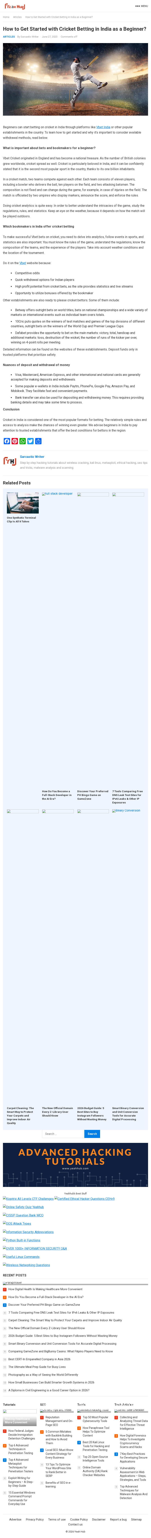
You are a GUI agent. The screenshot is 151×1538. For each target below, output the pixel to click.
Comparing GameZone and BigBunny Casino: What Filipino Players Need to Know (60, 1351)
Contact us (75, 1524)
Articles (17, 17)
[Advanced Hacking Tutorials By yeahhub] (75, 1186)
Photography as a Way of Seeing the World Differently (43, 1375)
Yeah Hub (80, 1531)
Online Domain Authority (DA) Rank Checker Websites (95, 1471)
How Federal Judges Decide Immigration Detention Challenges (21, 1434)
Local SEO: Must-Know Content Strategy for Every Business (59, 1453)
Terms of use (57, 1519)
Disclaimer (99, 1519)
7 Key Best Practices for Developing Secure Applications (133, 1457)
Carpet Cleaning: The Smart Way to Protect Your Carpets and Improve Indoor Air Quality (20, 1115)
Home (6, 17)
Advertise (15, 1519)
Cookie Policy (79, 1519)
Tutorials (9, 1404)
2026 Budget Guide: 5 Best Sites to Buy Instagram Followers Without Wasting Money (62, 1336)
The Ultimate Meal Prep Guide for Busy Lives (37, 1367)
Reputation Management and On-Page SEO (59, 1421)
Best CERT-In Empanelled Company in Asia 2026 (39, 1359)
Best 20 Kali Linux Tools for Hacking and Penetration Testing (96, 1446)
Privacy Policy (35, 1519)
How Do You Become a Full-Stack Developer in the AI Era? (57, 795)
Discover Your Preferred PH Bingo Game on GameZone (92, 795)
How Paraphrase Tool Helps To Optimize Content (96, 1431)
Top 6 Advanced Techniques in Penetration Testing (20, 1449)
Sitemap (136, 1519)
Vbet (22, 263)
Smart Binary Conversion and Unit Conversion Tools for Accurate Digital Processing (62, 1343)
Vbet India (103, 127)
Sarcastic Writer (30, 36)
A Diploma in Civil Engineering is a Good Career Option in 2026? (48, 1390)
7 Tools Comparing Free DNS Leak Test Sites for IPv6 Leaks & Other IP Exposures (61, 1312)
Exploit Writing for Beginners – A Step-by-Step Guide (20, 1481)
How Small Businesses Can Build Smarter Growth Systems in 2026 (51, 1382)
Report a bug (118, 1519)
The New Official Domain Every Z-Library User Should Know (57, 1111)
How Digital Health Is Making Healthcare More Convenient (45, 1289)
